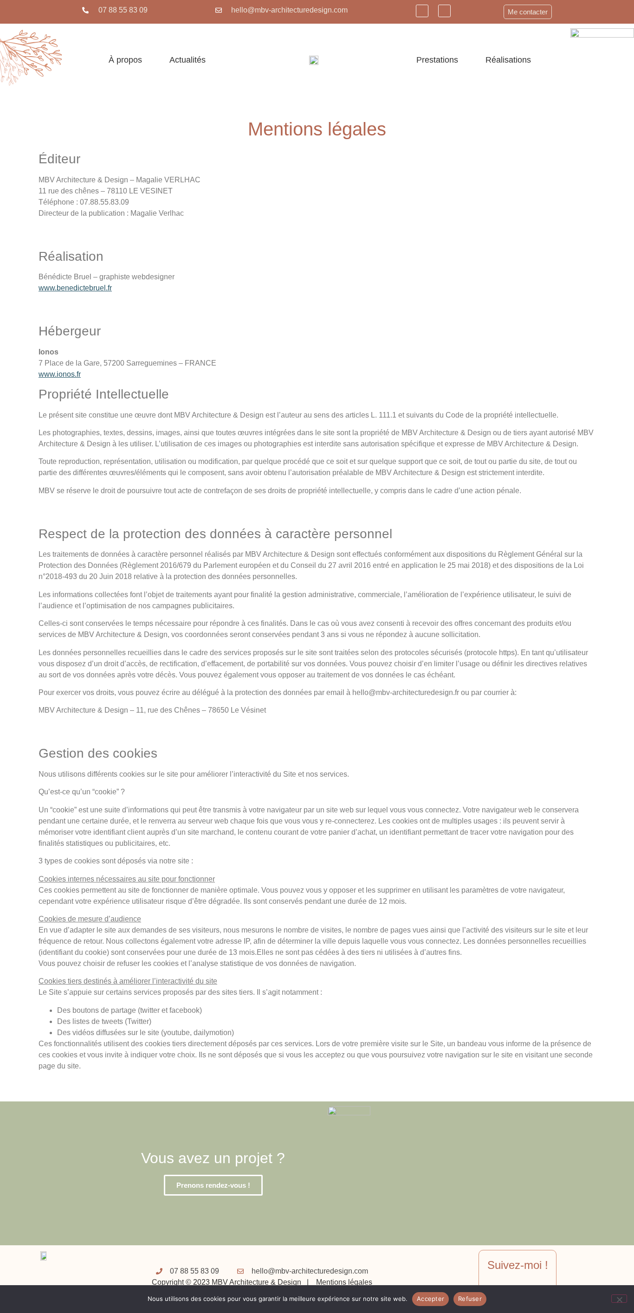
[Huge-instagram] (444, 11)
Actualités (187, 59)
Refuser (470, 1298)
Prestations (437, 59)
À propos (125, 59)
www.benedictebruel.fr (75, 288)
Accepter (430, 1298)
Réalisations (508, 59)
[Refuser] (619, 1298)
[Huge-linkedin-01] (422, 11)
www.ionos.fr (60, 374)
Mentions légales (344, 1282)
